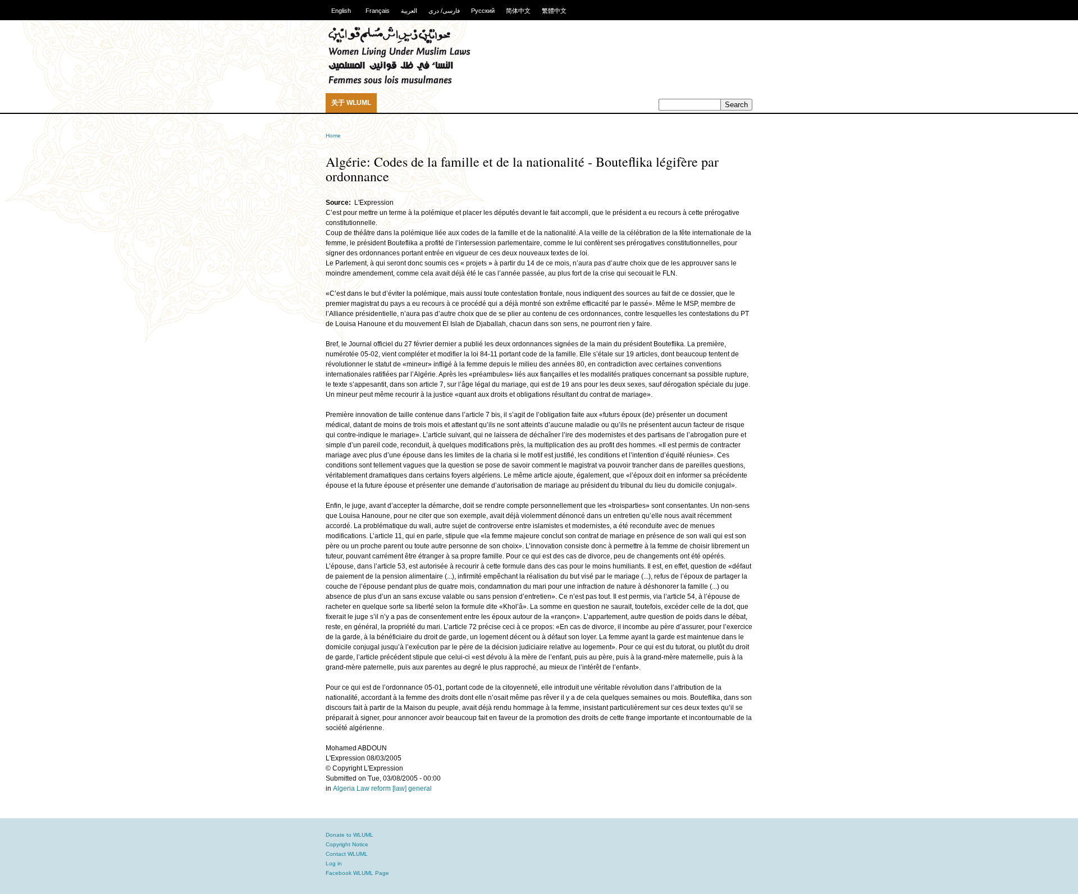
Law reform (374, 788)
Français (378, 10)
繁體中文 (554, 10)
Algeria (344, 788)
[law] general (412, 788)
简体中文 (518, 10)
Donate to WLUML (349, 835)
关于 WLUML (351, 103)
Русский (483, 10)
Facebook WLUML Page (357, 873)
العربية (409, 10)
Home (333, 135)
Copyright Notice (347, 844)
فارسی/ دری (444, 10)
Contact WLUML (347, 854)
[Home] (399, 82)
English (341, 10)
